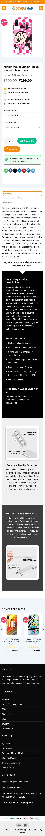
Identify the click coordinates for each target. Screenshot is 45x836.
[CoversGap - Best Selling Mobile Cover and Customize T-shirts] (22, 8)
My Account (7, 743)
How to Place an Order (12, 704)
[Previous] (2, 634)
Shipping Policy (9, 758)
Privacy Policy (8, 768)
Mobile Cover (8, 699)
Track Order (7, 724)
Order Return (7, 729)
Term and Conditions (11, 763)
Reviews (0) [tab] (7, 202)
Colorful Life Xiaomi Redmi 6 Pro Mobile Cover (11, 641)
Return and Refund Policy (13, 753)
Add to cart (27, 140)
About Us (6, 714)
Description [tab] (8, 193)
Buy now (12, 149)
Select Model (10, 123)
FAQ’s (4, 709)
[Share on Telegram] (33, 170)
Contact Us (7, 748)
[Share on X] (15, 170)
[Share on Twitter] (20, 170)
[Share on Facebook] (10, 170)
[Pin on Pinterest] (24, 170)
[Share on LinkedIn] (28, 170)
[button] (4, 8)
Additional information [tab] (12, 198)
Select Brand (11, 110)
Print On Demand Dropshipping (18, 803)
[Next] (43, 634)
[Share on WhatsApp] (6, 170)
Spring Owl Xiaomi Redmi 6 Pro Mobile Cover (33, 641)
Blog (4, 719)
